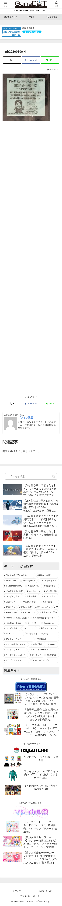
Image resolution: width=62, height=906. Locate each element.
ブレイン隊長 (25, 417)
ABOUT (17, 891)
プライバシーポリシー (31, 896)
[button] (53, 476)
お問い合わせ (45, 891)
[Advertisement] (31, 260)
